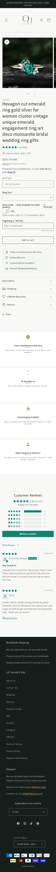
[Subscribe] (43, 812)
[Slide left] (21, 93)
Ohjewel (31, 866)
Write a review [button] (28, 534)
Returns (10, 701)
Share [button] (8, 314)
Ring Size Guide (14, 708)
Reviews (10, 722)
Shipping (5, 164)
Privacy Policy (13, 751)
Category (10, 729)
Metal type (7, 178)
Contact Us (11, 687)
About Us (11, 680)
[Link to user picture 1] (9, 623)
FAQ (8, 715)
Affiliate (10, 736)
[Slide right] (34, 93)
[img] (9, 553)
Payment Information (17, 758)
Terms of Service (14, 744)
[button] (6, 20)
